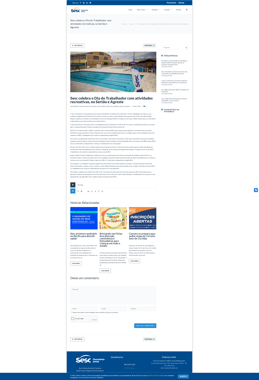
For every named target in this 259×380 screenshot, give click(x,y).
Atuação (167, 10)
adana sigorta (172, 34)
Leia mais (76, 263)
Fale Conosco (129, 368)
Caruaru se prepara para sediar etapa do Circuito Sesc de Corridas (142, 236)
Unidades (155, 10)
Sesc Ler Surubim (125, 106)
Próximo (148, 45)
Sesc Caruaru (93, 106)
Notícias (178, 10)
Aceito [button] (183, 376)
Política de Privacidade (156, 375)
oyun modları (180, 34)
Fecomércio (171, 2)
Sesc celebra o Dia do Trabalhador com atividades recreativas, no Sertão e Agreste (111, 100)
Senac (181, 2)
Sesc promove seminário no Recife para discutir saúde (83, 236)
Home (130, 10)
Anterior (78, 45)
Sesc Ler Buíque (114, 106)
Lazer (131, 24)
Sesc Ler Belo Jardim (103, 106)
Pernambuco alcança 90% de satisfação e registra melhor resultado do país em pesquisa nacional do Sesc (174, 62)
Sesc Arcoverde (84, 106)
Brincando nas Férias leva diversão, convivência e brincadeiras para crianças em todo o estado (111, 239)
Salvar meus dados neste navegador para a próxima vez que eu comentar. (95, 312)
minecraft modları (161, 34)
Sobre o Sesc (141, 10)
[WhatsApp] (85, 191)
